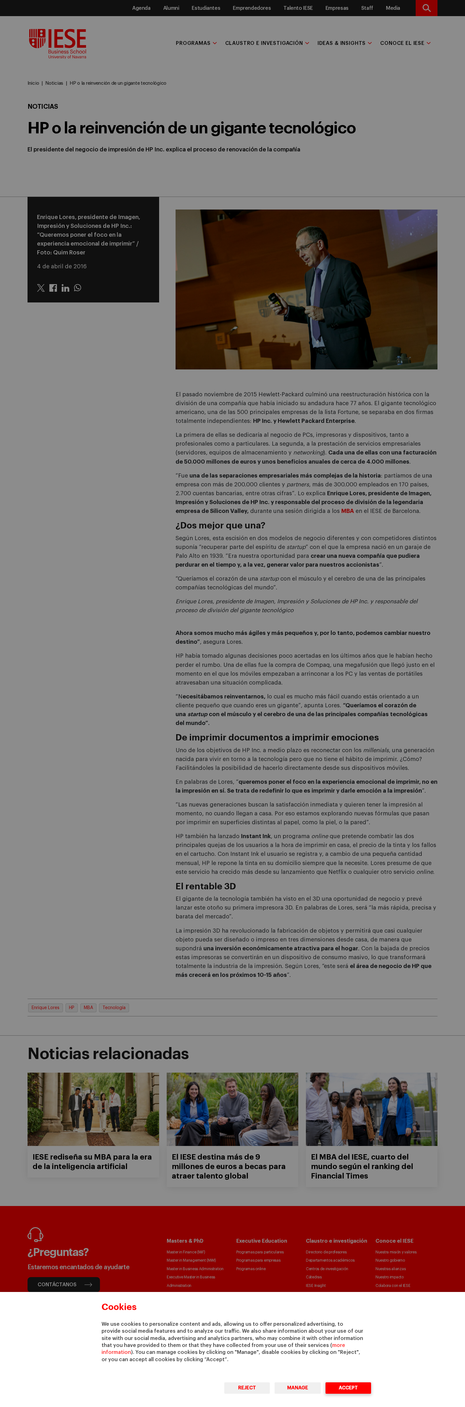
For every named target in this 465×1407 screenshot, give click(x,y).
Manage (297, 1388)
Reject (247, 1388)
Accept (348, 1388)
